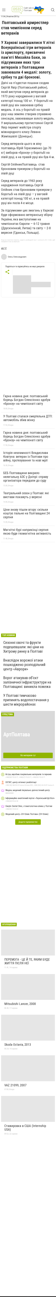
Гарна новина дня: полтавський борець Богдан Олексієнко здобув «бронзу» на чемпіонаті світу (26, 400)
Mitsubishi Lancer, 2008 (20, 1004)
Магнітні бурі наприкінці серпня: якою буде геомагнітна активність (27, 532)
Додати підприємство (28, 822)
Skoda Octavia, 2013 (17, 1045)
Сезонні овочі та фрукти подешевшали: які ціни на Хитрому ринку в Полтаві (23, 647)
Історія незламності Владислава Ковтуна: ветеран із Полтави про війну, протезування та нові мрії (25, 456)
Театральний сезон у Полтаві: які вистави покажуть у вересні (26, 495)
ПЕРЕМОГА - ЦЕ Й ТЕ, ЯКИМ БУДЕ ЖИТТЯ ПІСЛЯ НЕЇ (27, 961)
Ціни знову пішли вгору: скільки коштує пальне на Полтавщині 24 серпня (26, 513)
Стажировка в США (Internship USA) (25, 1128)
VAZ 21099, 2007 (15, 1085)
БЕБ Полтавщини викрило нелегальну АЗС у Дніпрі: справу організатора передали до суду (25, 476)
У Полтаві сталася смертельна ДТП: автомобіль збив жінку (27, 418)
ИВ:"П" (4, 248)
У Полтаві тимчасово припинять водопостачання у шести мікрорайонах (26, 700)
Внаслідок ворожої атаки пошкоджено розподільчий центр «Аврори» (24, 664)
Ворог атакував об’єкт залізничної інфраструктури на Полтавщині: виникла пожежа (27, 682)
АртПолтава (16, 734)
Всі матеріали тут (28, 755)
